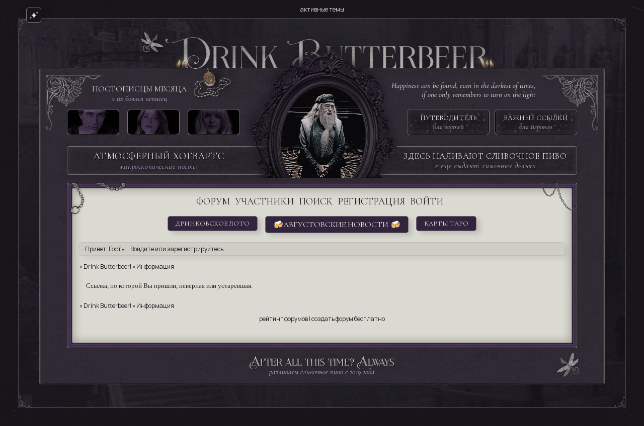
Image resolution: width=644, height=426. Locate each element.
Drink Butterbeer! (107, 266)
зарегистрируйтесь (195, 249)
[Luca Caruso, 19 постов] (93, 124)
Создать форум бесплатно (348, 318)
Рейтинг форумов (283, 318)
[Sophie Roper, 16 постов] (214, 124)
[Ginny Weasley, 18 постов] (153, 124)
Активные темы (322, 9)
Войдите (142, 249)
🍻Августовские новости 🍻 (336, 225)
